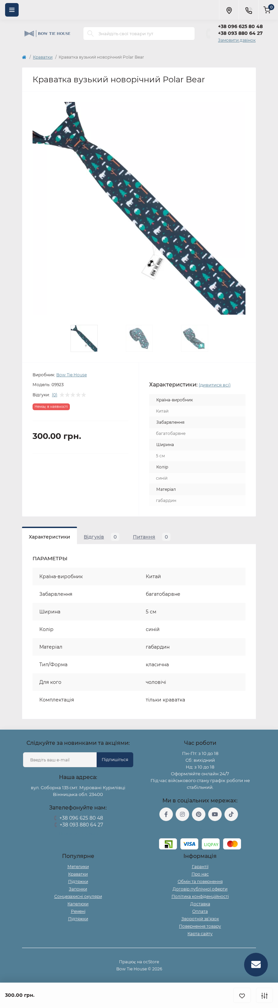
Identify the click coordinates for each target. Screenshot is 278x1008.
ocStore (151, 961)
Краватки (43, 57)
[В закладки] (242, 995)
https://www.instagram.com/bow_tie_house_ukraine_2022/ (182, 814)
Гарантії (200, 866)
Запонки (78, 888)
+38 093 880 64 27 (240, 33)
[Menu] (12, 10)
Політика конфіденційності (200, 896)
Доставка (200, 903)
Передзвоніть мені (78, 833)
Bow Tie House (71, 374)
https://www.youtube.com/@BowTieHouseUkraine (215, 814)
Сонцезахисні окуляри (78, 896)
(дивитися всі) (215, 384)
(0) (54, 395)
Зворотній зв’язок (200, 918)
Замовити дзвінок (237, 40)
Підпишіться (115, 759)
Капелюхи (77, 903)
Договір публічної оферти (200, 888)
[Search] (90, 33)
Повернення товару (200, 926)
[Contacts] (248, 10)
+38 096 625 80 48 (240, 26)
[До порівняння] (264, 995)
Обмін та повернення (200, 881)
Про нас (200, 874)
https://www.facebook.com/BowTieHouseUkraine (166, 814)
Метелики (78, 866)
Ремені (78, 911)
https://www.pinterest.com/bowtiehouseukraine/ (198, 814)
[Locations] (229, 10)
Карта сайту (200, 933)
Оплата (200, 911)
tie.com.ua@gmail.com (200, 829)
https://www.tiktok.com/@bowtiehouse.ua (231, 814)
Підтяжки (78, 881)
